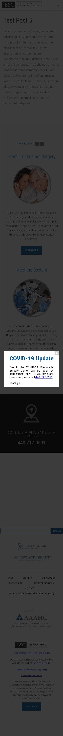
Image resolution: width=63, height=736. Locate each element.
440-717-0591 (44, 377)
